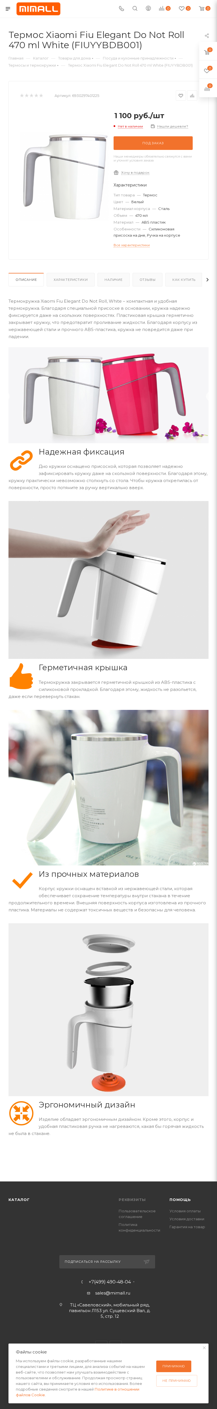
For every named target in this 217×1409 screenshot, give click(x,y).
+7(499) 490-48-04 (110, 1282)
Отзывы (148, 280)
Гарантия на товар (187, 1227)
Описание (26, 280)
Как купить (184, 280)
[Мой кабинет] (148, 9)
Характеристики (71, 280)
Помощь (180, 1199)
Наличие (114, 280)
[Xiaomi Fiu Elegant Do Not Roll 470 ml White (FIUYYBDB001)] (64, 176)
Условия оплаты (185, 1211)
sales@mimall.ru (112, 1293)
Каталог (19, 1199)
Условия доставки (187, 1219)
